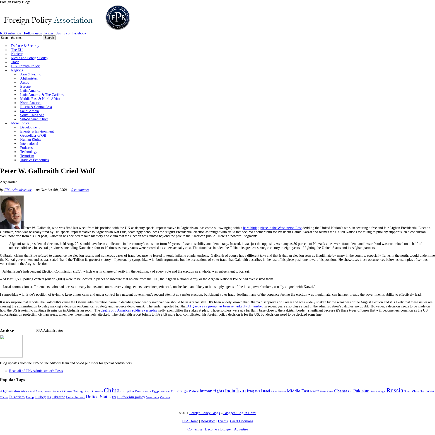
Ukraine (58, 397)
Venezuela (152, 397)
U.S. (49, 397)
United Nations (75, 397)
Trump (30, 397)
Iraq (250, 390)
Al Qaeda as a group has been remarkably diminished (225, 306)
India (230, 391)
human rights (212, 391)
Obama (340, 390)
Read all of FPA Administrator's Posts (36, 371)
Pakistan (361, 391)
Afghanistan (10, 391)
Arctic (47, 391)
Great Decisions (241, 421)
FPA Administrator (17, 190)
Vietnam (165, 397)
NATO (314, 391)
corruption (127, 391)
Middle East (298, 391)
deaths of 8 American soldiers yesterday (129, 310)
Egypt (156, 391)
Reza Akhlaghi (378, 391)
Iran (241, 390)
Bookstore (208, 421)
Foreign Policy (187, 391)
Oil (350, 391)
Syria (429, 391)
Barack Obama (61, 391)
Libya (274, 391)
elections (165, 391)
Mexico (282, 391)
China (112, 390)
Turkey (40, 397)
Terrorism (17, 397)
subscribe (10, 33)
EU (172, 391)
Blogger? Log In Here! (239, 413)
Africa (25, 391)
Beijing (78, 391)
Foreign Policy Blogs (204, 413)
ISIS (257, 391)
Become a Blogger (218, 429)
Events (223, 421)
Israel (265, 391)
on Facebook (71, 33)
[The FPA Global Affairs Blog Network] (66, 30)
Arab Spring (36, 391)
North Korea (326, 391)
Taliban (4, 397)
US (114, 397)
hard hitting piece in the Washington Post (272, 228)
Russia (395, 390)
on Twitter (38, 33)
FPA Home (190, 421)
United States (98, 396)
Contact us (195, 429)
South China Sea (414, 391)
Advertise (241, 429)
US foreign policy (131, 397)
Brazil (87, 391)
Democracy (143, 391)
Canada (97, 391)
